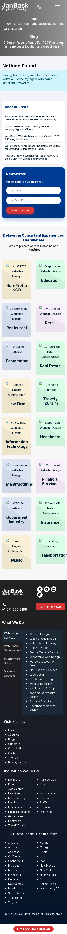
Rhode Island (16, 888)
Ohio (43, 879)
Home (33, 19)
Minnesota (14, 874)
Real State (14, 793)
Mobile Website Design (43, 643)
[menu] (57, 6)
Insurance (46, 811)
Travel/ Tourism (17, 825)
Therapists (46, 798)
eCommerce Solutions (12, 661)
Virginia (12, 902)
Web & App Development (12, 648)
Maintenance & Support (43, 688)
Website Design (39, 634)
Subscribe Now (20, 210)
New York (46, 870)
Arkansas (13, 851)
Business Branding (40, 701)
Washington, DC (49, 888)
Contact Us (15, 753)
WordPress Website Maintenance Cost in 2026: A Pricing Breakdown (32, 138)
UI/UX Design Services (43, 669)
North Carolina (48, 874)
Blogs (11, 739)
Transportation (49, 779)
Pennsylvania (48, 883)
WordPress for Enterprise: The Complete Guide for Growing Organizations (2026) (32, 147)
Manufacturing (17, 798)
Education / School (19, 807)
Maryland (14, 865)
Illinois (43, 851)
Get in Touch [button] (50, 607)
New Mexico (47, 865)
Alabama (13, 842)
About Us (13, 734)
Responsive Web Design (44, 657)
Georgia (45, 847)
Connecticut (15, 860)
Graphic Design (38, 647)
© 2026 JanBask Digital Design (22, 914)
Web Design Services (11, 635)
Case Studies (16, 748)
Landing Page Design (42, 638)
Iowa (43, 860)
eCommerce (15, 788)
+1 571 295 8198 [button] (14, 609)
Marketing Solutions (10, 673)
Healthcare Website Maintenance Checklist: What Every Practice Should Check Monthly (30, 118)
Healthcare (15, 821)
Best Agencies (17, 762)
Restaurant (46, 807)
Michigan (13, 870)
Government (15, 816)
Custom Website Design (44, 652)
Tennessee (15, 897)
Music (43, 784)
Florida (44, 842)
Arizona (12, 847)
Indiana (44, 856)
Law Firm (13, 802)
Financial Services (19, 811)
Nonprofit (14, 779)
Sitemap (13, 757)
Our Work (14, 743)
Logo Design (37, 674)
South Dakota (16, 893)
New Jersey (15, 883)
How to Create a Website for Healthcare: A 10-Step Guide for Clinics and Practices (32, 157)
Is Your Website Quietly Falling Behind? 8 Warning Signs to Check (28, 128)
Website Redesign (40, 683)
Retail (11, 784)
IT (41, 788)
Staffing (44, 802)
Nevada (13, 879)
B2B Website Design (41, 679)
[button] (16, 279)
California (14, 856)
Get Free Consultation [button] (33, 929)
